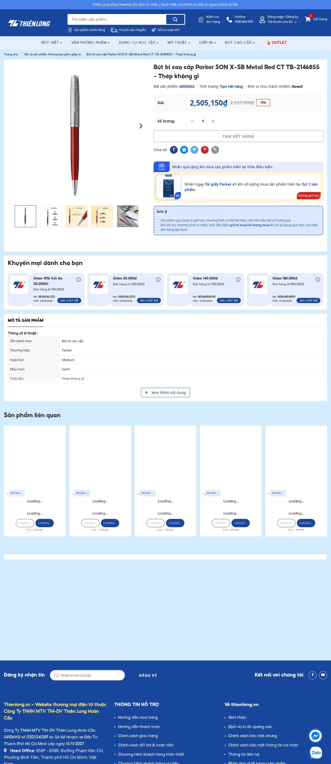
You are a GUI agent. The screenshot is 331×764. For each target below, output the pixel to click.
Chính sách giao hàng (138, 736)
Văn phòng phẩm (89, 43)
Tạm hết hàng (238, 136)
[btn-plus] (213, 121)
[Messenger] (315, 736)
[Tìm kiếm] (175, 19)
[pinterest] (205, 150)
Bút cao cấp (239, 43)
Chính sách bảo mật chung (252, 736)
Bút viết (51, 43)
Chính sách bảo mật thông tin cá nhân (263, 745)
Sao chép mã (69, 300)
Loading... (34, 501)
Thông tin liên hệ (243, 755)
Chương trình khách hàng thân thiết (151, 755)
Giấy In (206, 43)
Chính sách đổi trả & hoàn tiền (146, 745)
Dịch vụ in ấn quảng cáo (250, 727)
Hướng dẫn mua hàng (138, 718)
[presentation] (12, 125)
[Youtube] (323, 675)
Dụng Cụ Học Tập (137, 43)
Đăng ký (148, 675)
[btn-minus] (192, 121)
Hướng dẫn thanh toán (139, 727)
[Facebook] (313, 675)
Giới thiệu (237, 718)
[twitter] (194, 150)
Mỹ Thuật (178, 43)
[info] (78, 279)
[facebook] (174, 150)
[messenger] (184, 150)
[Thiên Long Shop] (29, 23)
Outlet (279, 43)
